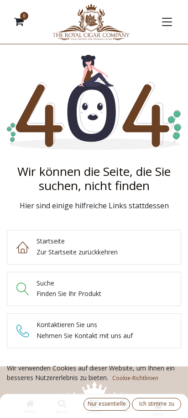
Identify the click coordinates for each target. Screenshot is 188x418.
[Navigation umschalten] (166, 22)
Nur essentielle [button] (107, 403)
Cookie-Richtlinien (135, 378)
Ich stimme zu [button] (156, 403)
